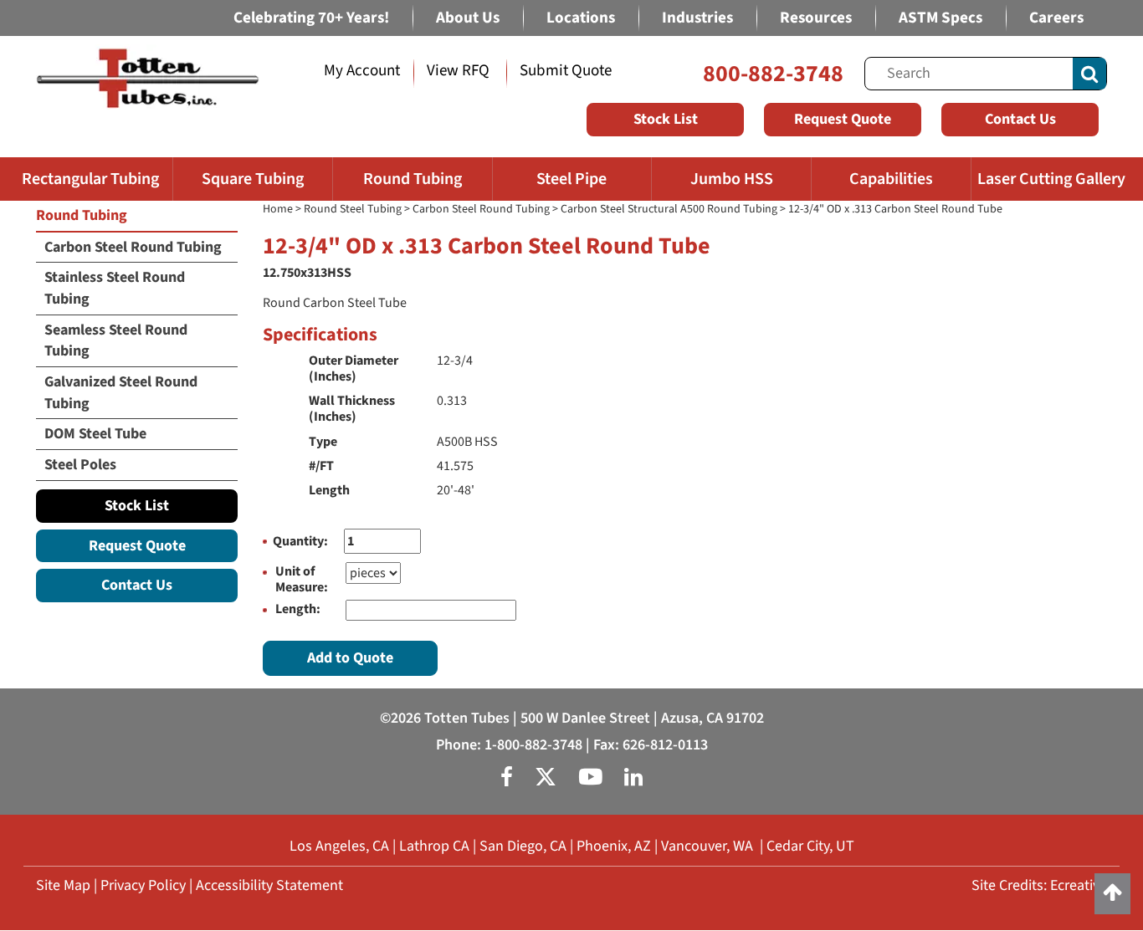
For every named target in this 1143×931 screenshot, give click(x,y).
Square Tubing (253, 179)
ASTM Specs (940, 18)
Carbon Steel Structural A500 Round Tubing (669, 209)
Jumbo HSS (731, 179)
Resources (816, 18)
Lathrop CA (434, 846)
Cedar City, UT (810, 846)
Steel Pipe (571, 179)
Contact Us (1020, 119)
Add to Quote (350, 657)
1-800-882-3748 (533, 744)
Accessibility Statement (269, 885)
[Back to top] (1112, 893)
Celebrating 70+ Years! (311, 18)
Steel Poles (80, 464)
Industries (697, 18)
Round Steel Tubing (353, 209)
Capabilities (891, 179)
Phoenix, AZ (614, 846)
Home (278, 209)
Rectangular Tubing (90, 179)
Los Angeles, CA (339, 846)
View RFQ (458, 70)
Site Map (63, 885)
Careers (1056, 18)
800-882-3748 (773, 73)
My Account (362, 70)
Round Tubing (412, 179)
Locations (580, 18)
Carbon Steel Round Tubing (481, 209)
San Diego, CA (522, 846)
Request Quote (842, 119)
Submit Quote (566, 70)
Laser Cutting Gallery (1051, 179)
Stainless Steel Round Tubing (114, 288)
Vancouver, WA (707, 846)
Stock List (665, 119)
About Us (468, 18)
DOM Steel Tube (95, 433)
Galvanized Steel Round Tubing (120, 392)
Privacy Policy (143, 885)
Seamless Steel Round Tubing (115, 341)
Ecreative (1078, 885)
